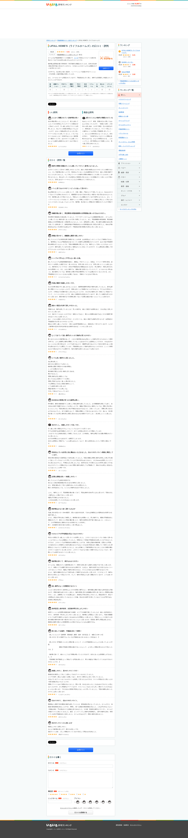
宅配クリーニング (124, 103)
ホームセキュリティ (125, 125)
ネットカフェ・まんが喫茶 (127, 142)
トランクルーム (123, 133)
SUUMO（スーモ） (127, 62)
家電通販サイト (123, 137)
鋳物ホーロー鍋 (123, 116)
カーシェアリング (124, 120)
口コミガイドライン (66, 808)
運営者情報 (119, 825)
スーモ (76, 58)
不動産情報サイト (124, 129)
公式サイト (106, 68)
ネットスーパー (123, 108)
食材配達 (121, 112)
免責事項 (126, 825)
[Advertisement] (94, 23)
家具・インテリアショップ (127, 146)
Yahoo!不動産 (126, 72)
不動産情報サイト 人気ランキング (67, 40)
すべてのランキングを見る (128, 209)
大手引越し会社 (123, 154)
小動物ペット (123, 159)
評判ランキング (51, 40)
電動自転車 (122, 150)
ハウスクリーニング (125, 99)
